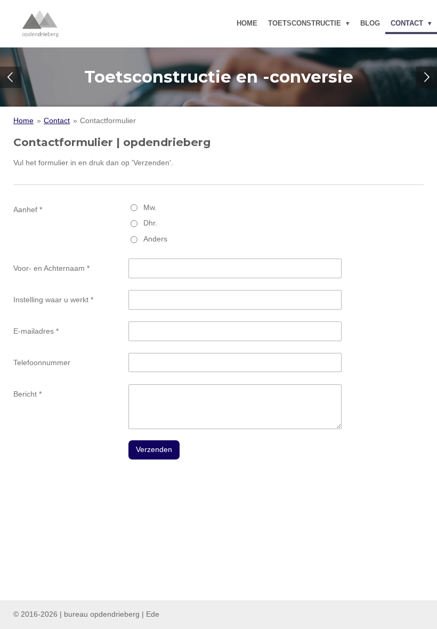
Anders (155, 239)
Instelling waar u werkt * (53, 299)
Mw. (150, 207)
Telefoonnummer (41, 362)
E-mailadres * (36, 331)
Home (23, 120)
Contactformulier (108, 120)
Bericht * (27, 394)
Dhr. (150, 223)
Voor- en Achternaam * (51, 268)
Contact (57, 120)
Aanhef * (27, 209)
